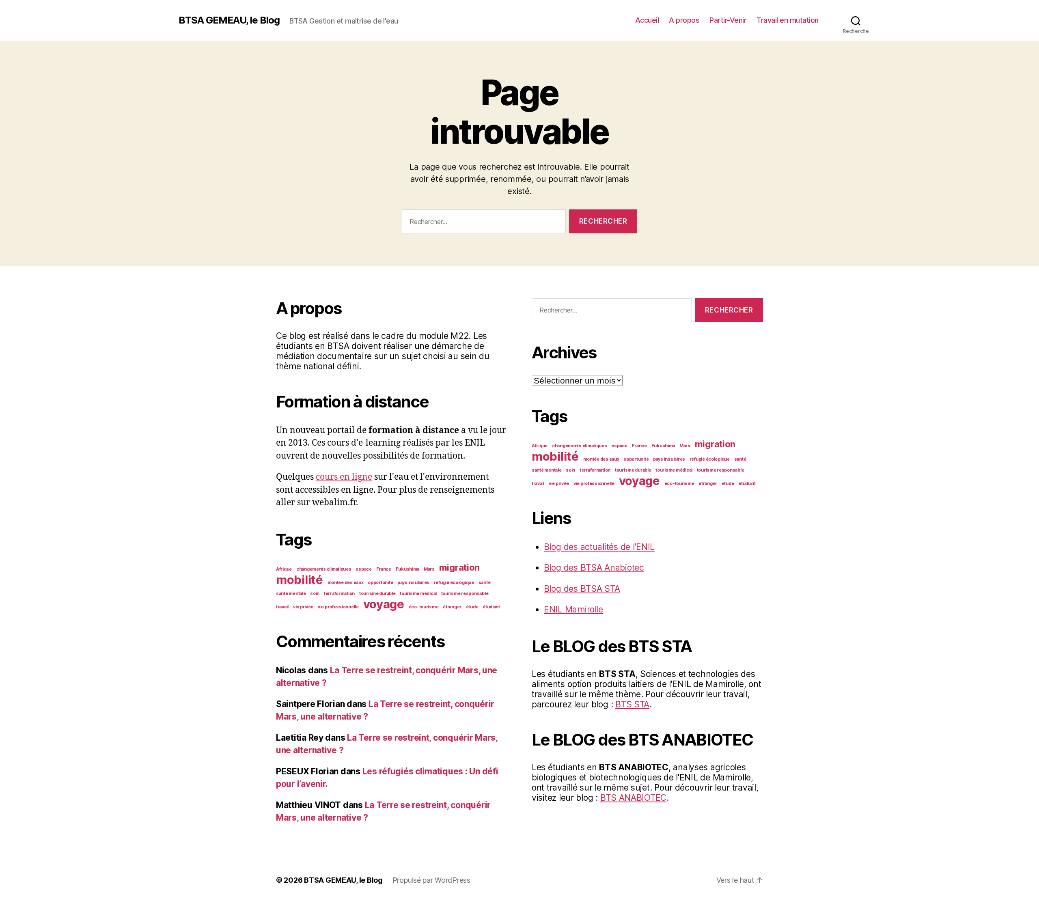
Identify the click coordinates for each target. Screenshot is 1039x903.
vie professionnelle (338, 607)
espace (363, 569)
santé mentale (291, 593)
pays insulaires (413, 582)
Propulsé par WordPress (431, 880)
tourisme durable (377, 593)
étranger (452, 607)
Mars (429, 569)
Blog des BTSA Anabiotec (594, 567)
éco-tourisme (424, 607)
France (383, 569)
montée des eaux (346, 582)
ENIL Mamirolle (573, 609)
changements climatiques (323, 569)
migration (459, 567)
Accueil (647, 20)
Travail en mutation (788, 20)
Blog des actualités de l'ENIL (599, 547)
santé (485, 582)
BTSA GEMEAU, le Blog (229, 20)
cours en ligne (344, 477)
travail (282, 607)
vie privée (303, 607)
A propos (684, 20)
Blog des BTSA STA (582, 589)
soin (314, 593)
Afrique (284, 569)
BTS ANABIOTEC (633, 798)
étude (472, 607)
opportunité (380, 582)
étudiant (491, 607)
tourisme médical (418, 593)
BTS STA (632, 704)
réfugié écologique (454, 582)
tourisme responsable (465, 593)
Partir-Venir (727, 20)
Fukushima (408, 569)
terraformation (339, 593)
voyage (383, 604)
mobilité (299, 580)
